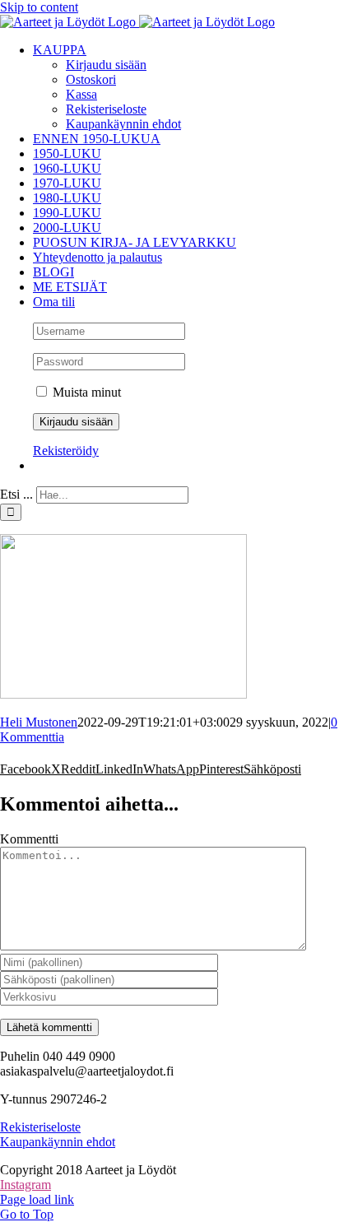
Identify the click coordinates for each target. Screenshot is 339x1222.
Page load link (37, 1199)
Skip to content (39, 7)
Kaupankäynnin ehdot (57, 1142)
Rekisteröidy (66, 451)
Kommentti (29, 839)
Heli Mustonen (38, 722)
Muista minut (85, 392)
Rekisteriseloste (40, 1127)
